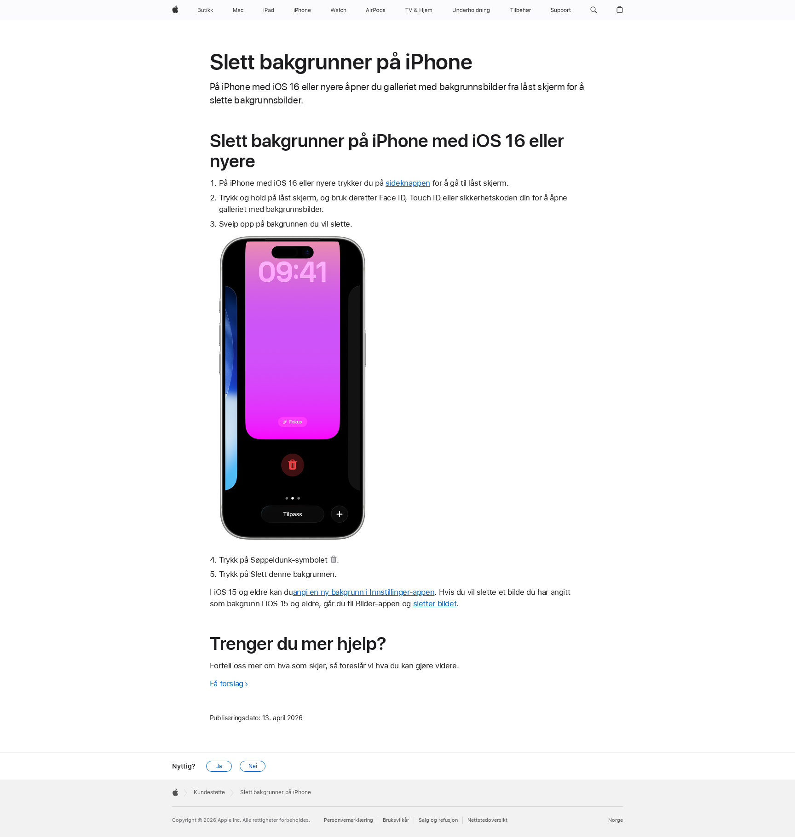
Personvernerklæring (348, 820)
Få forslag (226, 683)
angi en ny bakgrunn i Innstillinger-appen (364, 592)
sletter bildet (435, 603)
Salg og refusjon (438, 820)
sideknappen (408, 183)
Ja (219, 766)
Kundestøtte (209, 792)
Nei (252, 766)
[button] (594, 10)
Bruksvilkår (396, 820)
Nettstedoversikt (487, 820)
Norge (615, 820)
